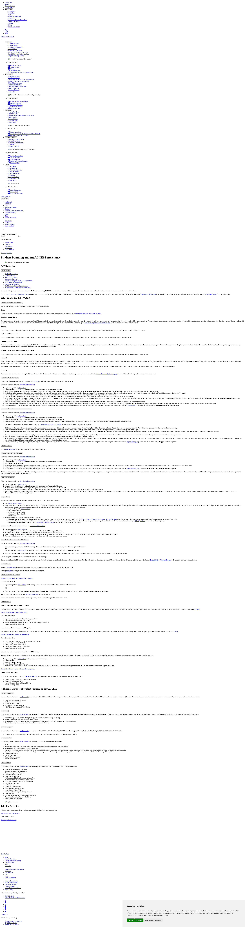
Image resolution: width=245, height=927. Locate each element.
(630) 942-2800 (9, 896)
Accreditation (12, 49)
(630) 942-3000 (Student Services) (15, 898)
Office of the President (15, 170)
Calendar (7, 244)
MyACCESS (9, 889)
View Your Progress (7, 727)
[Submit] (19, 236)
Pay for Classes (6, 564)
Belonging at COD (14, 178)
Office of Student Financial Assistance (92, 519)
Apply (6, 857)
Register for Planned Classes (10, 377)
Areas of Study (13, 45)
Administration (12, 168)
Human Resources (14, 173)
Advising (36, 381)
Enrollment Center (14, 78)
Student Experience (10, 137)
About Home (12, 166)
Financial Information (7, 693)
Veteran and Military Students (17, 86)
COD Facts (11, 175)
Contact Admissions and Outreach (18, 81)
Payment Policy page (133, 442)
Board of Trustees (13, 171)
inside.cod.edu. (22, 529)
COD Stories (12, 180)
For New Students (13, 90)
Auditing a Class (10, 275)
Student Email (9, 242)
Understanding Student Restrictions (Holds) (18, 287)
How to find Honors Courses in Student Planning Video (18, 669)
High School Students (15, 83)
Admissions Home (14, 76)
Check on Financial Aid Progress (11, 574)
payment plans (8, 571)
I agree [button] (131, 920)
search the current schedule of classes (18, 294)
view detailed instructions (27, 384)
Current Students (10, 6)
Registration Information (12, 284)
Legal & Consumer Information (14, 869)
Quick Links (8, 9)
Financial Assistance (32, 594)
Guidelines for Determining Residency (16, 286)
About (7, 164)
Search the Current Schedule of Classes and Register (16, 409)
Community (8, 2)
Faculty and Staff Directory (13, 860)
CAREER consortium (11, 274)
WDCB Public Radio (11, 882)
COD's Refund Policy (15, 503)
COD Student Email (14, 16)
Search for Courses (14, 27)
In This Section (6, 270)
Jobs (6, 874)
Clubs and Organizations (15, 142)
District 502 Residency (11, 277)
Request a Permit (6, 445)
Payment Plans (12, 120)
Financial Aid (12, 117)
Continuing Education (15, 50)
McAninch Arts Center (11, 881)
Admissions (8, 74)
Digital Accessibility (11, 923)
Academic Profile (6, 738)
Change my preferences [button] (153, 920)
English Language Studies (16, 56)
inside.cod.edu (22, 388)
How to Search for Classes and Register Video (15, 635)
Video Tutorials (6, 601)
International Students (15, 85)
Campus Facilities (13, 177)
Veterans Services (111, 519)
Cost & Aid (8, 110)
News (10, 25)
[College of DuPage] (7, 37)
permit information (9, 449)
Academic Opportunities (15, 47)
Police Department (10, 877)
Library (10, 23)
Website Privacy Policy (12, 924)
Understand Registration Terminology (12, 302)
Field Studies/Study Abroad (45, 522)
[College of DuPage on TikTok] (5, 911)
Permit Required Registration (13, 282)
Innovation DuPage (10, 884)
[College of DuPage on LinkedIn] (5, 906)
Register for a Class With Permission (12, 453)
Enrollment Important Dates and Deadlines (21, 79)
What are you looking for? (9, 234)
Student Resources (14, 141)
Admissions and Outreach (148, 294)
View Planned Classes (8, 477)
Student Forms (6, 762)
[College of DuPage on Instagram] (5, 909)
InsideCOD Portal (13, 21)
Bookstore (8, 871)
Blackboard (11, 11)
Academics (8, 42)
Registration (8, 248)
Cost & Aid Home (13, 112)
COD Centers (9, 872)
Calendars (11, 13)
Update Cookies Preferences (13, 921)
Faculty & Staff (9, 7)
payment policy (11, 567)
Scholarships (12, 122)
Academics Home (13, 43)
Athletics (11, 144)
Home (2, 253)
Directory (11, 18)
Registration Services (11, 279)
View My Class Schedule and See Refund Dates (15, 540)
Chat (9, 14)
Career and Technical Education (18, 52)
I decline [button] (139, 920)
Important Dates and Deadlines (17, 20)
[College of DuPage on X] (5, 903)
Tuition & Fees (12, 114)
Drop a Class (5, 497)
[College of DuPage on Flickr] (5, 908)
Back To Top (5, 854)
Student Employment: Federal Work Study (21, 115)
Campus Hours (9, 862)
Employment (8, 246)
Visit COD (11, 91)
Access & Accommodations (13, 888)
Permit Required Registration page (106, 374)
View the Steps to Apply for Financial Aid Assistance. (17, 578)
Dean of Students (13, 146)
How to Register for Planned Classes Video (14, 612)
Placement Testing (13, 88)
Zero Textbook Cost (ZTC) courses (50, 424)
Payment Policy (13, 119)
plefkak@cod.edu (139, 521)
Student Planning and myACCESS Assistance (18, 281)
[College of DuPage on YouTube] (5, 904)
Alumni (7, 4)
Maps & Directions (10, 859)
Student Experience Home (16, 139)
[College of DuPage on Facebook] (5, 901)
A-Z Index (8, 866)
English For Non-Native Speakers (18, 54)
